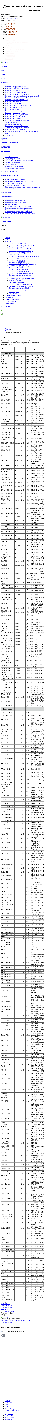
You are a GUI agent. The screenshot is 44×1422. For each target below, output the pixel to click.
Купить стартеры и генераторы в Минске (15, 1320)
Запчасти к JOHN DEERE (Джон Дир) (18, 105)
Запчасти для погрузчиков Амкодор (17, 94)
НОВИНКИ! (9, 135)
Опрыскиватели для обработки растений (19, 208)
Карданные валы (11, 122)
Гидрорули (8, 155)
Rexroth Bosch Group (12, 157)
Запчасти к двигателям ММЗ (15, 129)
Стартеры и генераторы (13, 124)
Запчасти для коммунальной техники (18, 120)
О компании (10, 40)
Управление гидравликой (14, 166)
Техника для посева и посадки (15, 200)
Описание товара (7, 1307)
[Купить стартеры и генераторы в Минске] (7, 1317)
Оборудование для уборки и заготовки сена (20, 213)
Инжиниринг (10, 57)
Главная (8, 38)
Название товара (6, 1305)
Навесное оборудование (15, 49)
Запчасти (8, 47)
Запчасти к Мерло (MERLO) (15, 107)
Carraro (8, 44)
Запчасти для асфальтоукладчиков (17, 115)
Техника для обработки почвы (15, 202)
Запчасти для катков (12, 109)
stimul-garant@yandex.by (12, 18)
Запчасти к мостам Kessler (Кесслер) (17, 88)
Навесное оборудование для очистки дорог (20, 189)
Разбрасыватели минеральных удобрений (19, 206)
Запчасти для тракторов (13, 101)
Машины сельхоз (11, 204)
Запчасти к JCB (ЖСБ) (13, 103)
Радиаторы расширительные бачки (17, 128)
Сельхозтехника (11, 51)
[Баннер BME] (6, 306)
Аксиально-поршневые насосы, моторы (19, 160)
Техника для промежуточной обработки (19, 210)
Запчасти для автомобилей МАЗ (16, 116)
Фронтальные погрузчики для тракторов (19, 181)
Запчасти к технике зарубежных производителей (22, 96)
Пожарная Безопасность (10, 143)
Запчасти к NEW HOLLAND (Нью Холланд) (20, 98)
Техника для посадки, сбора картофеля (18, 212)
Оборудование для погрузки (15, 185)
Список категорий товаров (20, 42)
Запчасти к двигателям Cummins (16, 126)
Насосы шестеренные (12, 162)
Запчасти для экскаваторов (14, 111)
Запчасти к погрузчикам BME (15, 87)
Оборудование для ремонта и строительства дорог (22, 187)
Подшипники (10, 55)
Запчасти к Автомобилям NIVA (16, 92)
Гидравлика (9, 53)
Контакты (9, 59)
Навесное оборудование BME (15, 179)
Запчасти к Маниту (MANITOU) (16, 100)
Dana (7, 46)
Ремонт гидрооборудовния (14, 168)
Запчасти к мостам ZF (12, 90)
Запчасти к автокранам (13, 118)
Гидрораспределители (12, 159)
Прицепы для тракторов (13, 183)
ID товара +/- (5, 1304)
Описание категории (8, 1311)
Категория (4, 1309)
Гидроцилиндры (10, 164)
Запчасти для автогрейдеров (15, 113)
